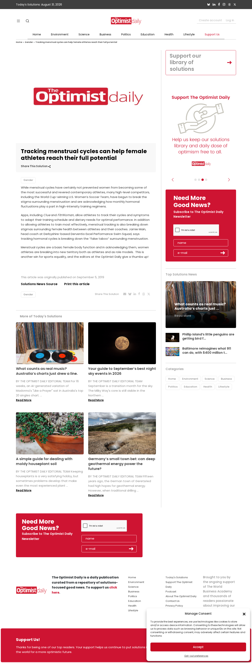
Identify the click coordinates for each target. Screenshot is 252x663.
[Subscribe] (195, 180)
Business (105, 34)
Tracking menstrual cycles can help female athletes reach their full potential (76, 42)
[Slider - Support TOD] (202, 180)
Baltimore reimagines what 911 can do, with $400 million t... (206, 350)
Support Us (212, 34)
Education (148, 34)
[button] (244, 614)
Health (169, 34)
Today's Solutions (177, 577)
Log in (230, 20)
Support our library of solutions (185, 62)
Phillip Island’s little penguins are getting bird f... (208, 336)
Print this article (77, 284)
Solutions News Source (39, 284)
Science (84, 34)
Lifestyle (189, 34)
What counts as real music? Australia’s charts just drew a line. (47, 371)
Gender (29, 42)
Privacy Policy (174, 606)
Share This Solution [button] (34, 166)
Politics (126, 34)
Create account (210, 20)
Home (37, 34)
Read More (24, 400)
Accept (198, 647)
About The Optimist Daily (181, 596)
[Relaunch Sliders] (206, 180)
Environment (60, 34)
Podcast (171, 591)
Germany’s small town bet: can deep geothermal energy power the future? (121, 463)
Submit (222, 253)
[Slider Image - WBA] (199, 180)
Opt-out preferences (196, 655)
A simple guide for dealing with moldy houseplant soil (44, 461)
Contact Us (173, 601)
